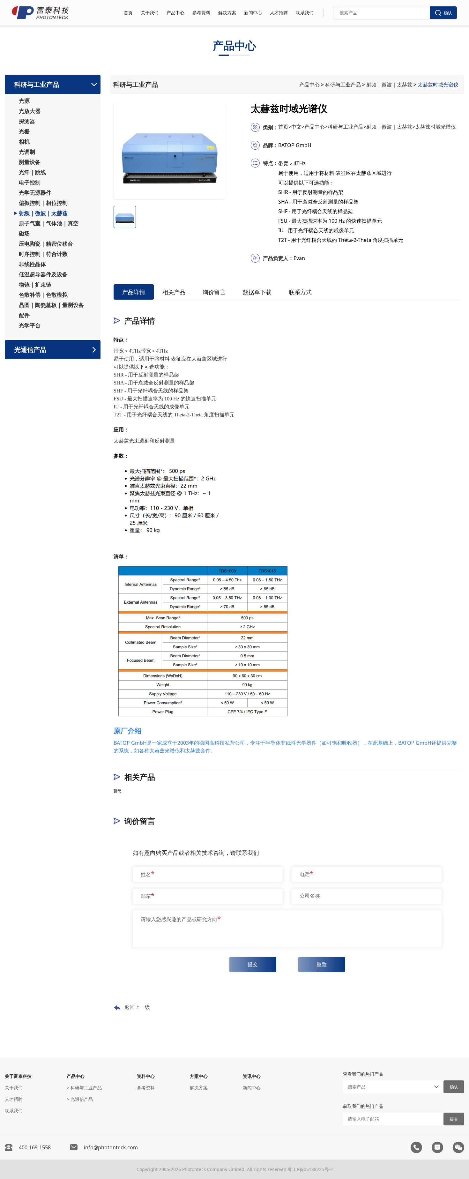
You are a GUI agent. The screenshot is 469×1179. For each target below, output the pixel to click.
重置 (321, 964)
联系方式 (300, 292)
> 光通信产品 (80, 1099)
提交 (253, 964)
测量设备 (30, 162)
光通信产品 (30, 349)
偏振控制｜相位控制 (43, 202)
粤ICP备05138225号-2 (310, 1169)
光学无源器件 (35, 192)
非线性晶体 (32, 264)
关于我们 (150, 13)
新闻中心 (253, 13)
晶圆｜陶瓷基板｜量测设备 (51, 305)
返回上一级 (137, 1007)
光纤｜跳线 (32, 172)
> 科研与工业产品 (84, 1088)
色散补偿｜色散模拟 (43, 294)
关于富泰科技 (18, 1076)
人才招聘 (279, 13)
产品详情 (133, 292)
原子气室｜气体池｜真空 (48, 223)
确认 (448, 13)
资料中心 (146, 1076)
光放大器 (30, 111)
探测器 (27, 121)
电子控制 (30, 182)
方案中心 (199, 1076)
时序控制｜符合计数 (43, 253)
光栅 (24, 131)
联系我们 (305, 13)
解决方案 (227, 13)
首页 (128, 13)
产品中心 (175, 13)
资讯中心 (252, 1076)
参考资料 (201, 13)
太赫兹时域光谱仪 (439, 84)
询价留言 (214, 292)
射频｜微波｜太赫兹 (43, 213)
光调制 (27, 151)
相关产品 (173, 292)
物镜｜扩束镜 (35, 284)
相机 (24, 141)
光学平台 (30, 325)
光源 (24, 100)
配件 (24, 315)
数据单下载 (257, 292)
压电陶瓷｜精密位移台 (46, 243)
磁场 (24, 233)
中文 (297, 126)
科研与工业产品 (36, 84)
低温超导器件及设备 (43, 274)
